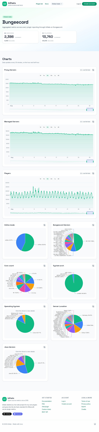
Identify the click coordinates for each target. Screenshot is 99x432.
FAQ (43, 404)
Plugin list (39, 4)
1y (55, 75)
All (58, 75)
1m (47, 75)
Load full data (86, 70)
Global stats (56, 4)
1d (40, 75)
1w (44, 75)
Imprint (84, 406)
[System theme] (95, 424)
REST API (45, 412)
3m (51, 75)
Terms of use (86, 401)
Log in (79, 4)
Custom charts (46, 409)
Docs (47, 4)
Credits (84, 409)
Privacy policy (86, 404)
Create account (89, 4)
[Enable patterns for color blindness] (93, 70)
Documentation (47, 401)
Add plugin (45, 406)
